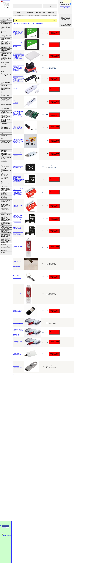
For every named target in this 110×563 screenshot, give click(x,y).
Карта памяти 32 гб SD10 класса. (17, 206)
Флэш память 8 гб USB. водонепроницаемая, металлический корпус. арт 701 (18, 264)
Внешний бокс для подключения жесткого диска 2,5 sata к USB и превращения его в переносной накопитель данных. (18, 55)
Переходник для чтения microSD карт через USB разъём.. (18, 127)
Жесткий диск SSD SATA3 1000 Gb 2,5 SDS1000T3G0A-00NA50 (17, 44)
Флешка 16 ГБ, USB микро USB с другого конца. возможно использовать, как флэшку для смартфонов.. (18, 332)
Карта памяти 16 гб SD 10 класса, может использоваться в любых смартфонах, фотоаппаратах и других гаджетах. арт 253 (18, 192)
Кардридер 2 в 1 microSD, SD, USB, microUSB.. (17, 154)
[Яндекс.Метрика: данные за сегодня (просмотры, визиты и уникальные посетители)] (6, 534)
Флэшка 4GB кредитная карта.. (17, 354)
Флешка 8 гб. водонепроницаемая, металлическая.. (18, 277)
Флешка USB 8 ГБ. (17, 293)
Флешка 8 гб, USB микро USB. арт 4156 (18, 322)
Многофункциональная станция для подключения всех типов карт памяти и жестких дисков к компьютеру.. (18, 67)
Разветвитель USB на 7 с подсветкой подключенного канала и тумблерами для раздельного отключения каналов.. (18, 79)
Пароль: (61, 2)
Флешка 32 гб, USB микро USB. (17, 342)
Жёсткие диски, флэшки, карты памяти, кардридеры (28, 23)
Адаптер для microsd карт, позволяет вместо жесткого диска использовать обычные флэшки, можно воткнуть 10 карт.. (18, 114)
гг (0, 525)
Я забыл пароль (65, 7)
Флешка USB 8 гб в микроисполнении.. (17, 311)
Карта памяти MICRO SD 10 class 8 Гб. (18, 167)
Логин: (60, 1)
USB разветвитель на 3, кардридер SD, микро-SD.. (18, 102)
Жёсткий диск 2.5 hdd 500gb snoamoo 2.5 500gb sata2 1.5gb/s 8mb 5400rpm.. (18, 33)
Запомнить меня (65, 4)
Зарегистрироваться (65, 6)
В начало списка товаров (19, 374)
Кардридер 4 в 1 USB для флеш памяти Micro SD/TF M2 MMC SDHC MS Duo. (18, 141)
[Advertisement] (4, 277)
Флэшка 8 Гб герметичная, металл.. (18, 366)
